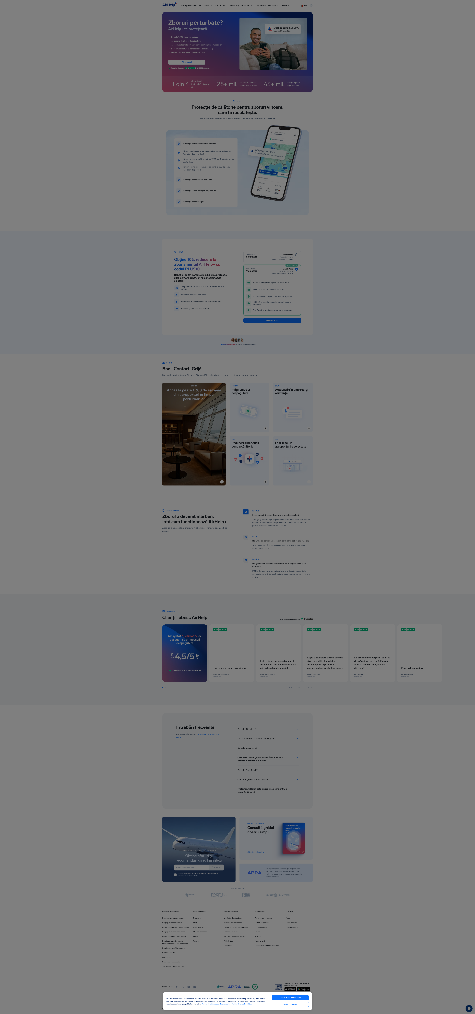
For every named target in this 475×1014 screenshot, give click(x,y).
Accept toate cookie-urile (290, 998)
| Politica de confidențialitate (241, 1004)
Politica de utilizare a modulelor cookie (216, 1004)
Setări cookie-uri (290, 1004)
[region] (237, 1001)
